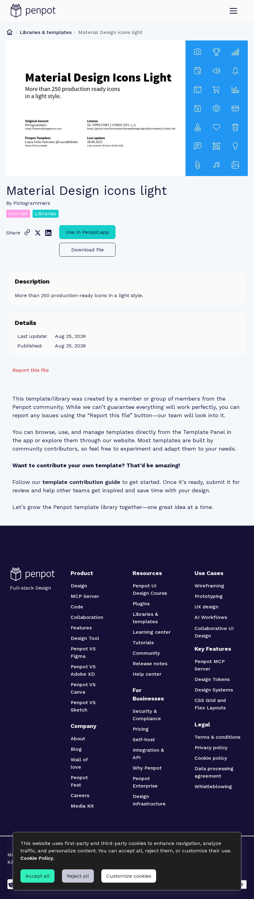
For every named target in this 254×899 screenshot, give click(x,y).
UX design (206, 607)
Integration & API (149, 753)
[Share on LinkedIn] (48, 232)
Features (81, 628)
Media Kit (82, 806)
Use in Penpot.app (87, 232)
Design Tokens (212, 679)
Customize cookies (128, 876)
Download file (87, 250)
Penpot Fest (80, 781)
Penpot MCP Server (210, 665)
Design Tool (85, 638)
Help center (147, 674)
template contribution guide (81, 482)
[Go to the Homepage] (33, 11)
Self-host (144, 739)
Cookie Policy (36, 858)
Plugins (141, 604)
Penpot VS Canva (84, 688)
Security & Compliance (147, 714)
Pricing (141, 729)
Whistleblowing (213, 786)
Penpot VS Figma (84, 652)
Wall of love (80, 763)
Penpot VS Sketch (84, 706)
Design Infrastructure (149, 800)
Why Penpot (147, 768)
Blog (76, 749)
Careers (80, 795)
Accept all (37, 876)
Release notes (150, 663)
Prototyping (209, 596)
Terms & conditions (217, 737)
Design (79, 586)
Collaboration (87, 617)
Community (146, 653)
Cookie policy (211, 758)
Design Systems (214, 690)
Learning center (152, 632)
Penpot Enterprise (145, 782)
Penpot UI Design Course (150, 589)
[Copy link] (27, 232)
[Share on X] (37, 232)
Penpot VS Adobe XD (84, 670)
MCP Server (85, 596)
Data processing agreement (215, 772)
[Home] (9, 32)
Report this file (30, 370)
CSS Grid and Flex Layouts (211, 704)
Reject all (78, 876)
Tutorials (143, 642)
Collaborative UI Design (215, 632)
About (78, 738)
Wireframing (209, 586)
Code (77, 607)
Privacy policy (211, 747)
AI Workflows (211, 617)
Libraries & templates (46, 32)
